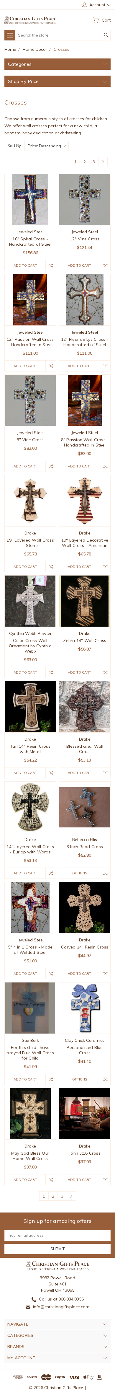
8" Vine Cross (30, 439)
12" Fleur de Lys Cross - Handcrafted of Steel (85, 342)
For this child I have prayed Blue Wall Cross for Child (30, 1053)
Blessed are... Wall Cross (84, 749)
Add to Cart (25, 265)
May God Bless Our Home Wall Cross (30, 1155)
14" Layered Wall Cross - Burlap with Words (30, 849)
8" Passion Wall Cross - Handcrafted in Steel (85, 442)
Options (79, 873)
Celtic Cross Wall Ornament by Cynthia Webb (30, 646)
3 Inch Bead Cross (85, 846)
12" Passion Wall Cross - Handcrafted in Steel (30, 342)
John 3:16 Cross (85, 1153)
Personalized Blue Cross (85, 1050)
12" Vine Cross (85, 239)
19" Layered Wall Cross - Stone (30, 542)
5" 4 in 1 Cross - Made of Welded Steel (30, 949)
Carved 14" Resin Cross (85, 947)
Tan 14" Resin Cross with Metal (30, 749)
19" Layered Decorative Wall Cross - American (85, 542)
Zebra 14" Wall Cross (84, 640)
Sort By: (14, 145)
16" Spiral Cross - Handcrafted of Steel (30, 241)
